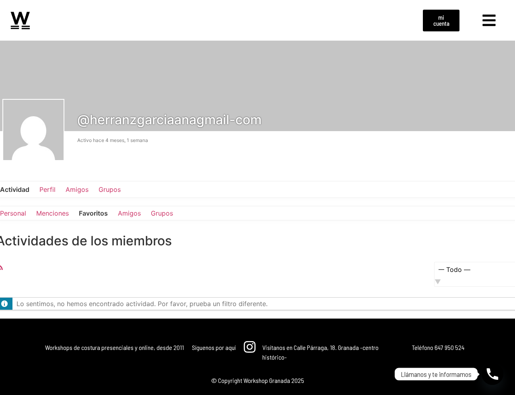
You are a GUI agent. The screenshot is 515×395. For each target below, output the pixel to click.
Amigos (77, 189)
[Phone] (492, 374)
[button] (489, 20)
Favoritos (93, 213)
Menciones (52, 213)
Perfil (47, 189)
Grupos (110, 189)
